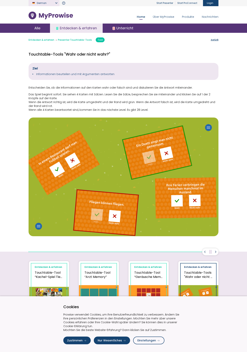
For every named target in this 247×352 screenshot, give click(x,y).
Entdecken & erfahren (41, 39)
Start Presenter (164, 3)
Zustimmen (75, 340)
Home (141, 17)
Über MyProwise (163, 17)
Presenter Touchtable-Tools (75, 39)
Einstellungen (146, 340)
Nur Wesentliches (110, 340)
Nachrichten (210, 17)
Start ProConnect (187, 3)
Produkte (188, 17)
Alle (37, 28)
